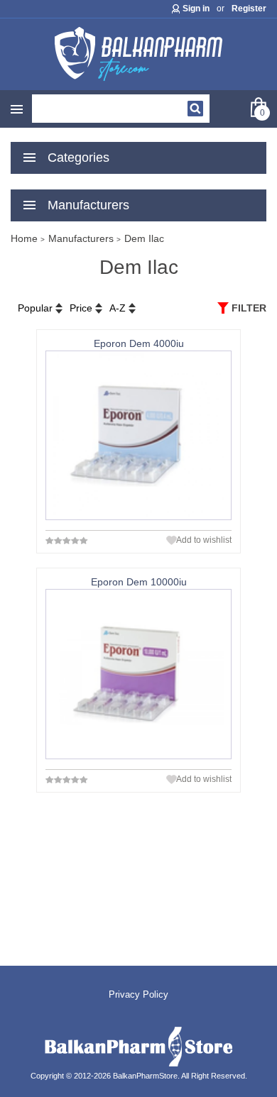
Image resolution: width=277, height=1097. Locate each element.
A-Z (117, 308)
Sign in (196, 8)
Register (249, 8)
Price (81, 308)
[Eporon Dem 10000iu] (138, 674)
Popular (35, 308)
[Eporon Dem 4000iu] (138, 436)
